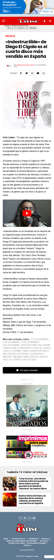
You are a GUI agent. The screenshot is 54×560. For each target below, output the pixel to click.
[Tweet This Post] (26, 73)
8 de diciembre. (11, 345)
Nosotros (45, 539)
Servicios (44, 541)
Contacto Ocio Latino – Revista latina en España (27, 543)
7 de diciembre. (30, 342)
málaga (17, 357)
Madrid (7, 357)
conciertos (24, 348)
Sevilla (7, 360)
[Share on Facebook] (20, 73)
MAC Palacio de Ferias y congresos (23, 354)
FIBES (25, 351)
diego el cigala (42, 348)
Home (5, 539)
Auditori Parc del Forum (36, 345)
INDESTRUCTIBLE (39, 351)
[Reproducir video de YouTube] (27, 213)
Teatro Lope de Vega (24, 360)
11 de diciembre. (39, 339)
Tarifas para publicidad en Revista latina (21, 541)
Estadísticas (33, 539)
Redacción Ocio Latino (25, 65)
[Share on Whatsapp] (32, 73)
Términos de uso (18, 539)
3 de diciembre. (11, 342)
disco (7, 351)
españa (16, 351)
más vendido (31, 357)
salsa (43, 357)
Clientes (27, 545)
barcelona (10, 348)
